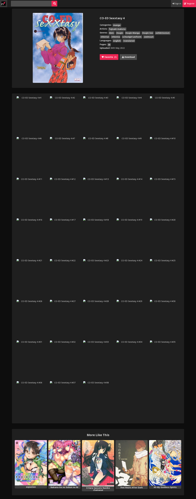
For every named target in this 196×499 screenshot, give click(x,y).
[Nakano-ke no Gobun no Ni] (64, 463)
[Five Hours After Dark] (132, 463)
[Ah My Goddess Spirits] (165, 463)
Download (129, 57)
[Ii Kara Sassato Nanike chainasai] (98, 463)
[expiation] (31, 462)
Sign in (177, 3)
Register (190, 3)
